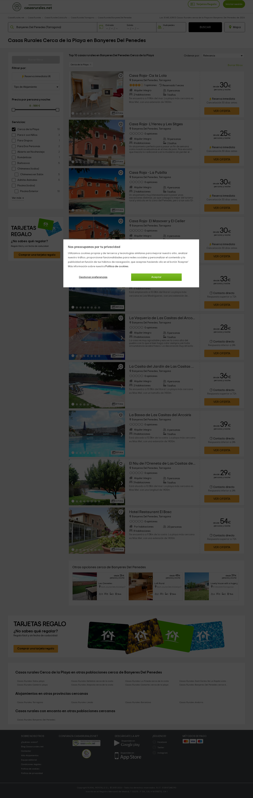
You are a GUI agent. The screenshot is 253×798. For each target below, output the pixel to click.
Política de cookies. (117, 266)
